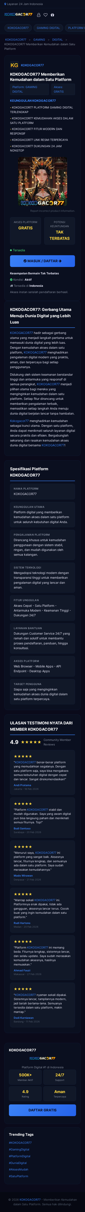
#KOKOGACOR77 (20, 1142)
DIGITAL (57, 39)
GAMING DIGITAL (48, 28)
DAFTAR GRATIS (42, 1110)
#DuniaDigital (18, 1163)
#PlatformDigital (19, 1156)
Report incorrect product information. (52, 210)
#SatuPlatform (18, 1176)
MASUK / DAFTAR (43, 261)
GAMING (39, 39)
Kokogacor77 (19, 421)
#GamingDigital (19, 1149)
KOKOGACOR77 (18, 28)
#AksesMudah (18, 1169)
